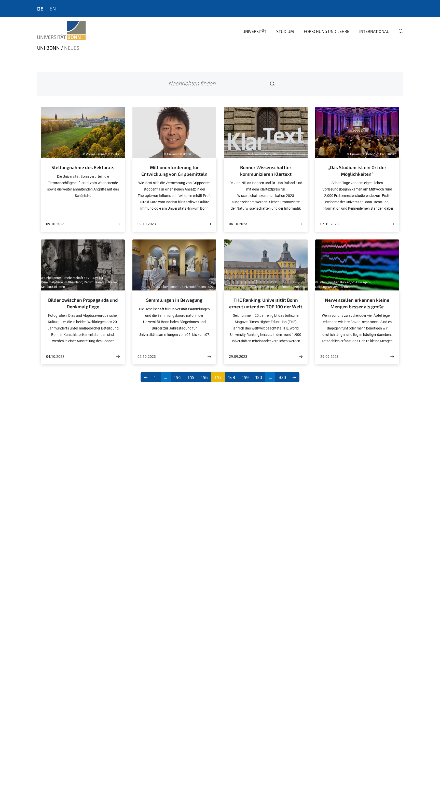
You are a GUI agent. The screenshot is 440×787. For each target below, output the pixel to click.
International (374, 31)
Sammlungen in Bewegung (174, 300)
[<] (146, 377)
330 (282, 377)
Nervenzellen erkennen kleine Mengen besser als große (357, 303)
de (40, 8)
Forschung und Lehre (326, 31)
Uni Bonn (48, 48)
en (53, 8)
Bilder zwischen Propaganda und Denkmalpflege (83, 303)
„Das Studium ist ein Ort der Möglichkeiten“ (357, 170)
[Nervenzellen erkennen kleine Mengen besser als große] (392, 356)
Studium (285, 31)
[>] (294, 377)
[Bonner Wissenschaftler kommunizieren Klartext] (300, 224)
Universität (254, 31)
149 (245, 377)
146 (204, 377)
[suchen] (399, 35)
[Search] (272, 83)
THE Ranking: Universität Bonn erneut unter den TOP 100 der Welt (265, 303)
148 (231, 377)
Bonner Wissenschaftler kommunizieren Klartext (266, 170)
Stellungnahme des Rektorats (82, 167)
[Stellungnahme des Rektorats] (118, 224)
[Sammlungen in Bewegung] (209, 356)
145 (191, 377)
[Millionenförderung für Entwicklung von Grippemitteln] (209, 224)
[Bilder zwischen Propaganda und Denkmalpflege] (118, 356)
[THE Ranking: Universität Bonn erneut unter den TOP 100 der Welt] (300, 356)
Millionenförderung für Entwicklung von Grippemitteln (174, 170)
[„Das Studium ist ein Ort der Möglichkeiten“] (392, 224)
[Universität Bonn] (61, 30)
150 (258, 377)
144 (177, 377)
